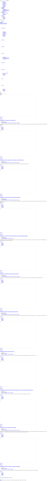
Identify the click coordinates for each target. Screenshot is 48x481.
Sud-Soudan (14, 162)
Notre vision (4, 3)
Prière (3, 13)
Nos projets (2, 8)
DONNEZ (2, 21)
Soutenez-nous (3, 12)
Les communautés (5, 33)
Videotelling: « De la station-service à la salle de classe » (8, 120)
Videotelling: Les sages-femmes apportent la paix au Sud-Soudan (9, 273)
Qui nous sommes (3, 1)
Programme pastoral (8, 162)
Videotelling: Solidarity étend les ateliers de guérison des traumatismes (10, 466)
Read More (1, 232)
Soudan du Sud (3, 11)
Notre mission (4, 32)
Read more (1, 203)
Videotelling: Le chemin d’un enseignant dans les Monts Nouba (9, 311)
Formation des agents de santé (6, 10)
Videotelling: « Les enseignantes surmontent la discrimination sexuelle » (10, 197)
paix (5, 162)
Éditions (4, 4)
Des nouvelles (3, 7)
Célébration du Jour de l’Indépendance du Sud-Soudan (8, 427)
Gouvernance (4, 5)
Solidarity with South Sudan (5, 477)
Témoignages (2, 46)
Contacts (2, 15)
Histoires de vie (3, 162)
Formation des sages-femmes (4, 276)
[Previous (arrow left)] (0, 479)
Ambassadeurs (4, 14)
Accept (1, 480)
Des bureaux (4, 35)
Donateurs (4, 6)
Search (7, 0)
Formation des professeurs (4, 314)
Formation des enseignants (6, 57)
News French (1, 158)
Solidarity (12, 162)
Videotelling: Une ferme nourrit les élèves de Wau (7, 351)
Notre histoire (4, 2)
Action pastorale (3, 238)
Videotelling (17, 162)
